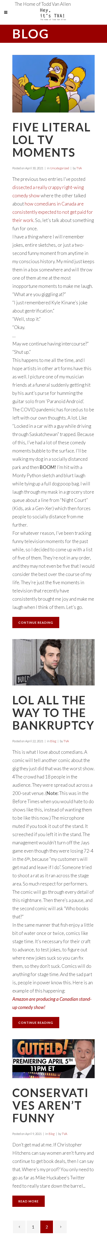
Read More (28, 1201)
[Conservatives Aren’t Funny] (53, 1058)
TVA (79, 168)
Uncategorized (59, 168)
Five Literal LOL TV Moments (51, 139)
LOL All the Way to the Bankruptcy (53, 712)
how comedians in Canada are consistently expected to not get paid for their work (52, 212)
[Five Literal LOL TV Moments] (53, 84)
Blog (53, 741)
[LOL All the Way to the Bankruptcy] (53, 662)
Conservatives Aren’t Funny (50, 1105)
